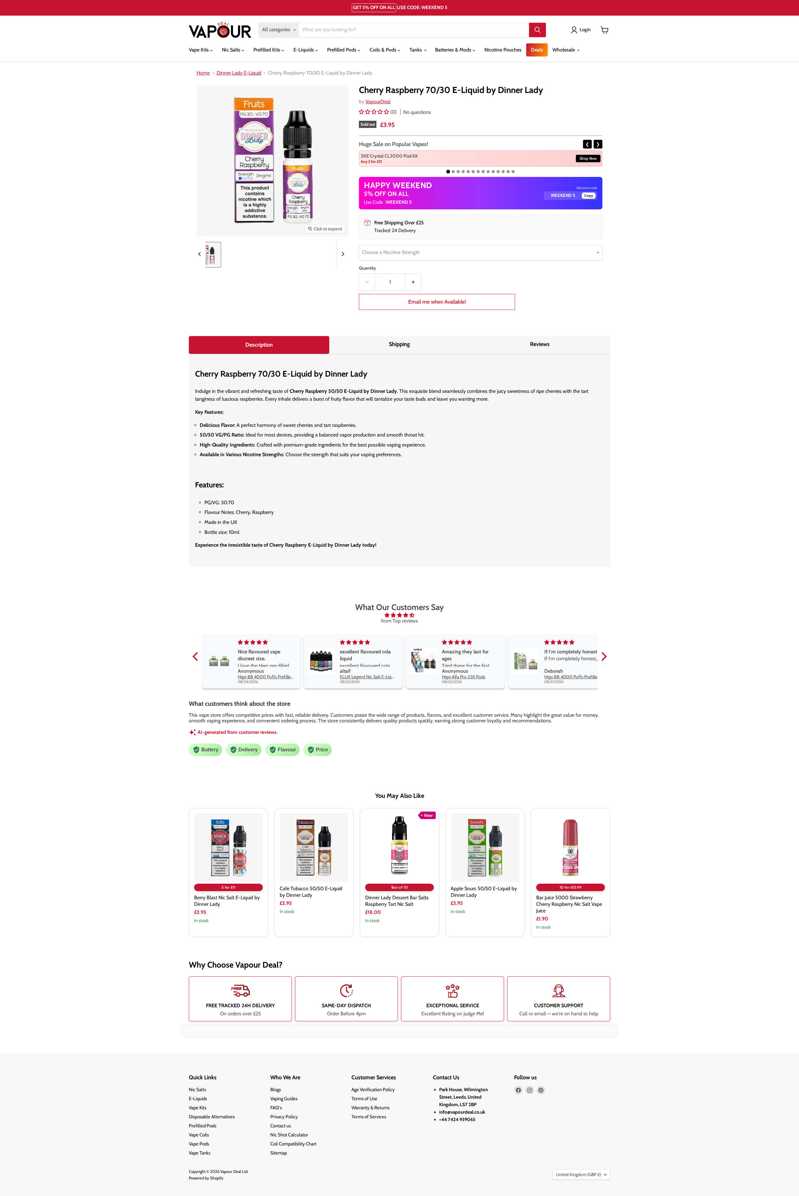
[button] (374, 112)
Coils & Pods (384, 50)
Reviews (540, 344)
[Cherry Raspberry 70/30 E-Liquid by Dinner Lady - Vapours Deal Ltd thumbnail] (208, 254)
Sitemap (278, 1153)
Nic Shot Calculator (289, 1135)
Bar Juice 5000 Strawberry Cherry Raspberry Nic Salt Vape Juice (569, 904)
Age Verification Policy (373, 1089)
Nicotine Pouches (503, 50)
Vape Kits (199, 50)
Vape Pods (199, 1144)
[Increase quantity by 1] (413, 282)
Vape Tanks (199, 1153)
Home (203, 73)
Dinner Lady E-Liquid (239, 73)
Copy (588, 196)
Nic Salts (232, 50)
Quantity (367, 268)
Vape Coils (199, 1135)
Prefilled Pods (342, 50)
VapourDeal (377, 102)
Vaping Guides (283, 1098)
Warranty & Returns (370, 1108)
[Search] (537, 30)
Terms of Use (364, 1098)
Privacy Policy (284, 1117)
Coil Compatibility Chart (293, 1144)
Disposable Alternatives (212, 1117)
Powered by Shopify (206, 1177)
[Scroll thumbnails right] (342, 254)
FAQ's (276, 1108)
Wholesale (564, 50)
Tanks (416, 50)
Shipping (399, 344)
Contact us (280, 1126)
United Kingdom (578, 1174)
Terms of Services (368, 1117)
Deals (537, 50)
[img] (400, 615)
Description (259, 344)
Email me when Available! (437, 302)
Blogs (275, 1089)
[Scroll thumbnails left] (200, 254)
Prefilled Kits (267, 50)
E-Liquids (304, 50)
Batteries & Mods (454, 50)
